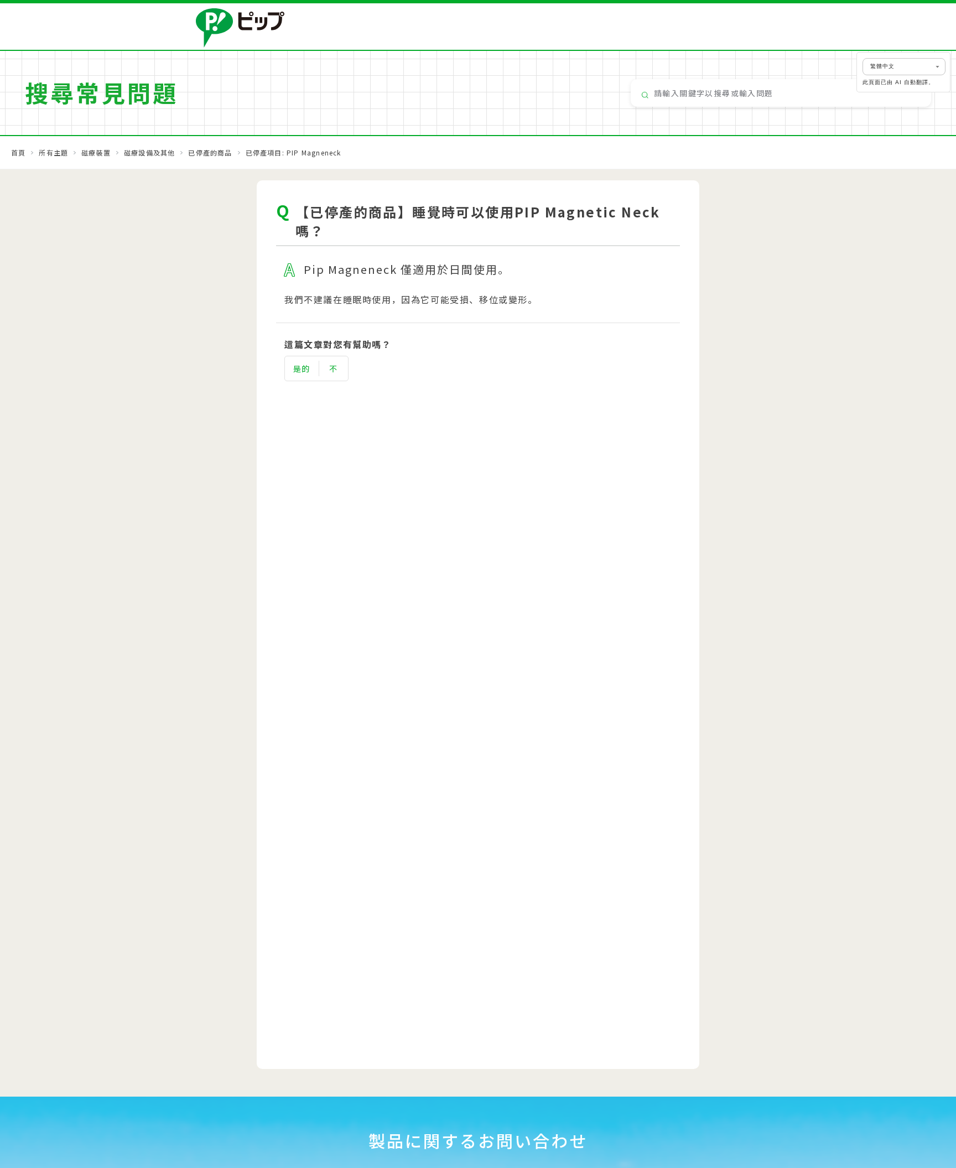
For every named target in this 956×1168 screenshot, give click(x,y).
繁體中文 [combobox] (882, 66)
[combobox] (781, 93)
